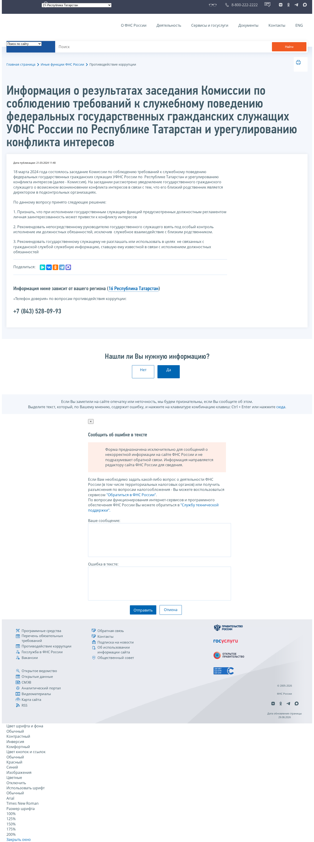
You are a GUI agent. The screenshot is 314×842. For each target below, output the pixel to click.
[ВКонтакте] (49, 267)
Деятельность (169, 25)
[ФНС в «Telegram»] (296, 4)
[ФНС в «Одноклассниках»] (288, 4)
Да (168, 369)
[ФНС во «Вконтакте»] (280, 4)
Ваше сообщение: (104, 520)
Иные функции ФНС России (62, 64)
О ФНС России (133, 25)
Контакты (276, 25)
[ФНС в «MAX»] (304, 4)
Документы (248, 25)
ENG (299, 25)
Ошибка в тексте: (103, 564)
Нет (143, 369)
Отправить (143, 610)
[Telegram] (62, 267)
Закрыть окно (18, 839)
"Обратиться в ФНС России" (131, 494)
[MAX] (68, 267)
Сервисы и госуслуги (209, 25)
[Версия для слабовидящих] (213, 4)
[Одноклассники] (55, 267)
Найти (289, 47)
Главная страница (20, 64)
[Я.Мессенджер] (42, 267)
